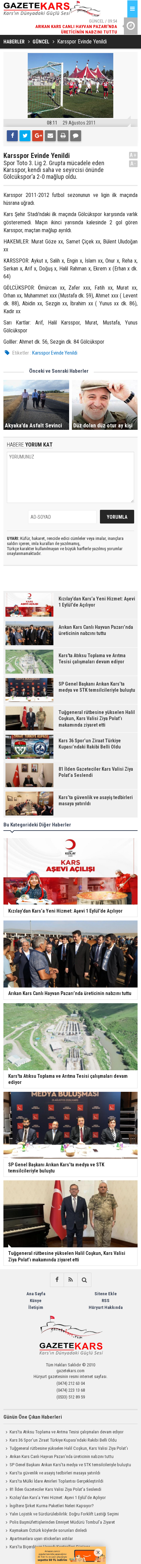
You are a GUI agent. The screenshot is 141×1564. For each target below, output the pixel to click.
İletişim (35, 1307)
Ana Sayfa (35, 1293)
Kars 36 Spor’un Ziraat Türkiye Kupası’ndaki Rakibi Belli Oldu (63, 1440)
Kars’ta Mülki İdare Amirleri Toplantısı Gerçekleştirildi (56, 1481)
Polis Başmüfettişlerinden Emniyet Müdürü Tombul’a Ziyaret (62, 1522)
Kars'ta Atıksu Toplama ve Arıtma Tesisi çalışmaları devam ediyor (67, 1431)
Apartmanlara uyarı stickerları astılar (41, 1538)
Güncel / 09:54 (76, 20)
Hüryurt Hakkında (106, 1307)
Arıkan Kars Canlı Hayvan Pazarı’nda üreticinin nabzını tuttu (62, 1456)
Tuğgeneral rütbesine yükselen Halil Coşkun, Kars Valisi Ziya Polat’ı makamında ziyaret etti (65, 1449)
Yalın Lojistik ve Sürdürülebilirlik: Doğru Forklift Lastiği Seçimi (64, 1513)
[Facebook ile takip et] (57, 1280)
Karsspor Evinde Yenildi (54, 353)
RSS (106, 1300)
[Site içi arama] (84, 1280)
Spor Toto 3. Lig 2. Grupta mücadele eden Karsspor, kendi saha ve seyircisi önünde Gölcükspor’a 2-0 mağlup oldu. (53, 170)
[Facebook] (12, 135)
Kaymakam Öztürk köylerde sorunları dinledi (48, 1530)
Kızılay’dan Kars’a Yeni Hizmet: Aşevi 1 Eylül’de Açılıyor (58, 1497)
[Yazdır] (62, 135)
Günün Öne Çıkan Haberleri (32, 1417)
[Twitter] (25, 135)
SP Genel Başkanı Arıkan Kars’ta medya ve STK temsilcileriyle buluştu (70, 1464)
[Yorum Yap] (75, 135)
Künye (35, 1300)
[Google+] (37, 135)
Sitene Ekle (105, 1293)
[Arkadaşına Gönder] (50, 135)
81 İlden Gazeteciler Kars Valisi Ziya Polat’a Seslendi (55, 1489)
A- (133, 163)
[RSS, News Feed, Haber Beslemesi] (70, 1280)
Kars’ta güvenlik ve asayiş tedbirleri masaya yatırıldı (55, 1472)
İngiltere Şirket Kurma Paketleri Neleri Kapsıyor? (52, 1505)
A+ (133, 155)
